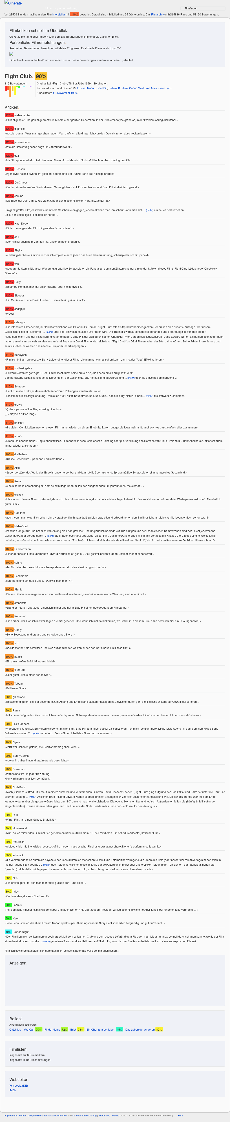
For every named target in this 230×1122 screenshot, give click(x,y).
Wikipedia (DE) (18, 1085)
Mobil (115, 1115)
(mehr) (149, 210)
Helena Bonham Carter (122, 88)
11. (55, 93)
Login (57, 8)
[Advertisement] (29, 983)
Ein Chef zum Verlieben (100, 1029)
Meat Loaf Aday (147, 88)
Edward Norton (86, 88)
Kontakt (23, 1115)
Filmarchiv (157, 14)
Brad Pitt (102, 88)
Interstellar (58, 14)
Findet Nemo (52, 1029)
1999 (74, 93)
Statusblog (104, 1115)
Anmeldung (70, 8)
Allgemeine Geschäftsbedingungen (48, 1115)
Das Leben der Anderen (140, 1029)
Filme (48, 8)
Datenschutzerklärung (84, 1115)
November (63, 93)
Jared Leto (164, 88)
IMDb (12, 1090)
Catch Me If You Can (21, 1029)
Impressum (10, 1115)
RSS (180, 1115)
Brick (73, 1029)
